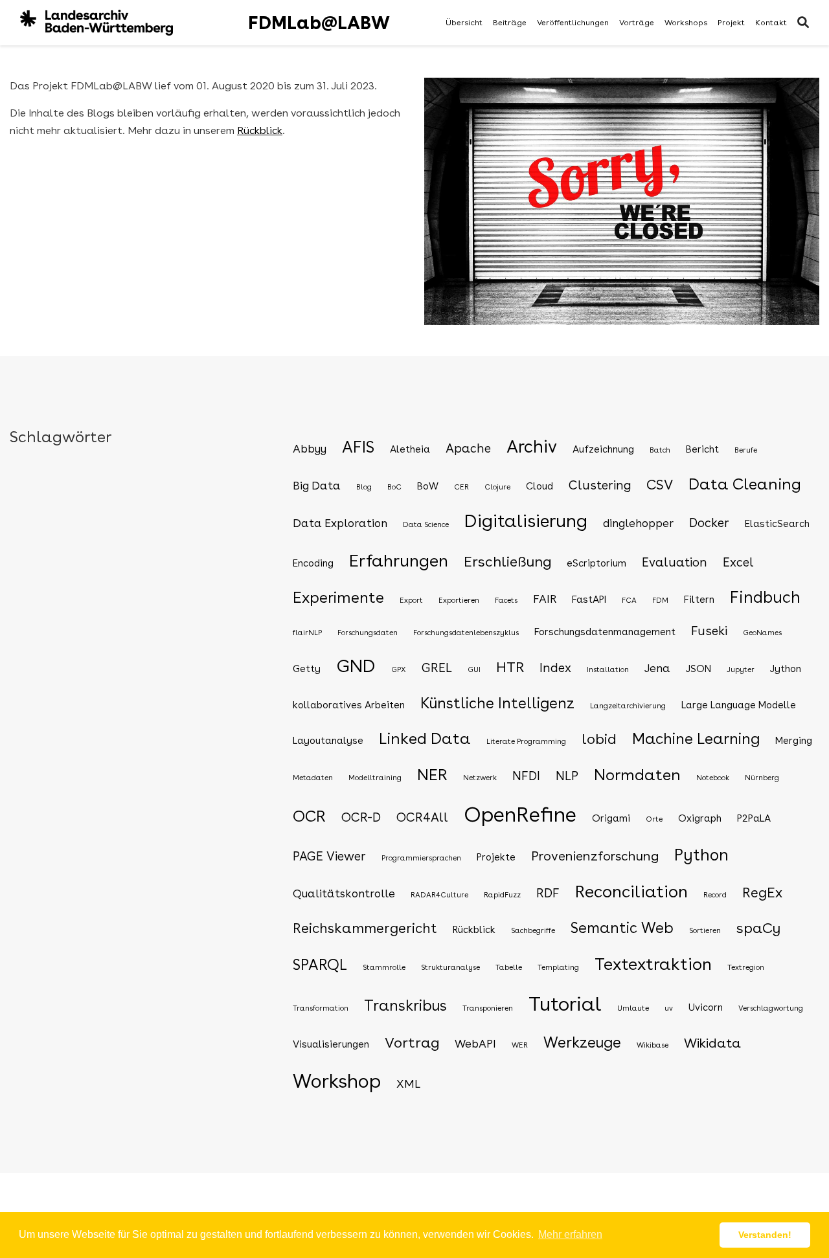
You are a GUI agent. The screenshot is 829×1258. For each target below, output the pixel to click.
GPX (398, 669)
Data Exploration (340, 523)
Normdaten (637, 774)
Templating (558, 967)
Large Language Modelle (738, 705)
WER (520, 1045)
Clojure (497, 486)
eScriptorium (596, 563)
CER (461, 486)
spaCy (758, 927)
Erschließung (507, 561)
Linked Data (425, 738)
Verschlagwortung (770, 1008)
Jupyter (741, 669)
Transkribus (405, 1005)
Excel (738, 562)
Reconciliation (631, 891)
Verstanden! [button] (764, 1235)
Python (701, 855)
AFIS (358, 447)
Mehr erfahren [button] (570, 1234)
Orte (654, 819)
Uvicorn (705, 1007)
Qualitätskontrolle (344, 893)
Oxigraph (699, 818)
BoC (394, 486)
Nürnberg (762, 777)
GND (356, 666)
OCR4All (422, 817)
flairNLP (307, 632)
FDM (660, 600)
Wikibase (652, 1045)
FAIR (544, 598)
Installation (608, 669)
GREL (437, 667)
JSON (698, 669)
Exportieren (458, 600)
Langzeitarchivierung (628, 705)
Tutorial (565, 1003)
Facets (506, 600)
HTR (510, 666)
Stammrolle (384, 967)
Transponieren (487, 1008)
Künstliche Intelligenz (497, 703)
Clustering (600, 485)
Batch (660, 450)
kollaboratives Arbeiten (349, 705)
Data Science (426, 524)
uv (668, 1008)
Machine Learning (696, 739)
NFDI (526, 776)
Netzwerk (480, 777)
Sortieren (705, 930)
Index (555, 667)
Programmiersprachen (421, 857)
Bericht (702, 449)
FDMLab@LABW (319, 23)
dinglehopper (638, 523)
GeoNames (762, 632)
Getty (307, 669)
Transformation (320, 1008)
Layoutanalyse (328, 741)
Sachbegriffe (533, 930)
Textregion (745, 967)
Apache (468, 448)
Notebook (712, 777)
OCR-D (361, 817)
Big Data (317, 485)
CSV (659, 485)
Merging (793, 741)
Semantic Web (622, 928)
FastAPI (589, 599)
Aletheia (410, 449)
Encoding (313, 563)
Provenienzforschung (595, 856)
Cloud (539, 486)
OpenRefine (520, 814)
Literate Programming (526, 741)
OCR (309, 816)
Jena (657, 668)
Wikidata (712, 1043)
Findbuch (765, 597)
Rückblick (259, 130)
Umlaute (633, 1008)
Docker (709, 522)
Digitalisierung (525, 521)
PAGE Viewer (329, 856)
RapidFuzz (502, 894)
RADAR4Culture (439, 894)
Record (715, 894)
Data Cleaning (744, 484)
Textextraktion (653, 964)
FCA (629, 600)
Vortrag (412, 1042)
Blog (364, 486)
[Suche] (803, 23)
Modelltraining (375, 777)
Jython (785, 669)
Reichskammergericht (365, 928)
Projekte (496, 857)
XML (408, 1083)
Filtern (699, 599)
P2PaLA (754, 818)
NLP (567, 776)
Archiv (531, 446)
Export (411, 600)
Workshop (337, 1081)
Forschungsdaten (367, 632)
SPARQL (320, 965)
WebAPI (475, 1043)
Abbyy (309, 448)
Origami (611, 818)
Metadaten (313, 777)
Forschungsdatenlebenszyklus (466, 632)
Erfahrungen (398, 560)
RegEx (762, 892)
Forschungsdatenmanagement (605, 632)
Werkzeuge (582, 1042)
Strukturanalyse (450, 967)
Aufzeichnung (603, 449)
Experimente (338, 598)
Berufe (745, 450)
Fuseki (709, 630)
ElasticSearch (777, 524)
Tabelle (508, 967)
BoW (427, 486)
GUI (474, 669)
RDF (548, 893)
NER (432, 774)
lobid (599, 738)
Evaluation (674, 562)
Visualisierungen (331, 1044)
